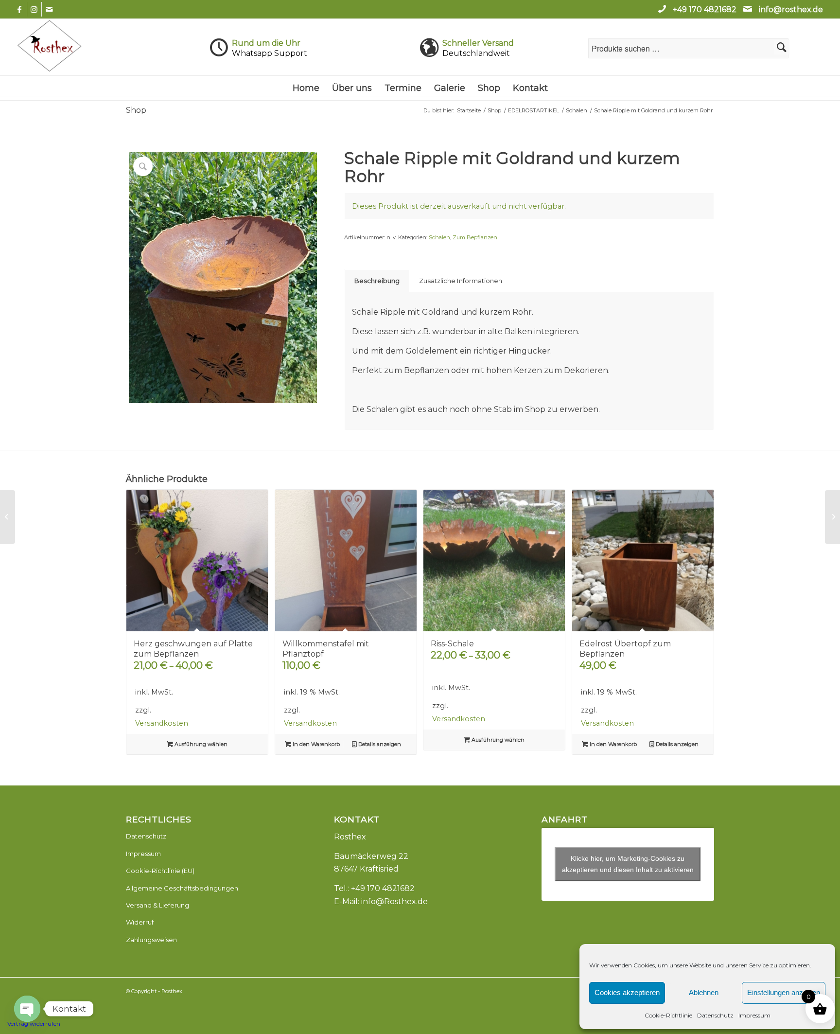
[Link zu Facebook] (20, 9)
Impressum (754, 1015)
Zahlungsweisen (151, 940)
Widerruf (140, 922)
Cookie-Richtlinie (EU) (160, 870)
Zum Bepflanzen (475, 237)
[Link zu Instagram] (34, 9)
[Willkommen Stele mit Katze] (832, 517)
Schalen (439, 237)
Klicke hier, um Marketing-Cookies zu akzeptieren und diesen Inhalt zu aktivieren (628, 864)
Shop (136, 110)
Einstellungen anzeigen (783, 992)
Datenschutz (715, 1015)
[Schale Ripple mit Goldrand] (7, 517)
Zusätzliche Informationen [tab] (460, 281)
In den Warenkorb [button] (315, 744)
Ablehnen (703, 992)
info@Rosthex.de (394, 901)
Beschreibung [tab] (377, 281)
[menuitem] (306, 88)
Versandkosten (161, 723)
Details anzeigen (379, 744)
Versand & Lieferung (157, 905)
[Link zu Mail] (49, 9)
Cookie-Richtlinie (668, 1015)
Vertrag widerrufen (33, 1023)
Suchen (781, 47)
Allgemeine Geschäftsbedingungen (182, 888)
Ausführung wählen (200, 744)
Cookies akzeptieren (627, 992)
